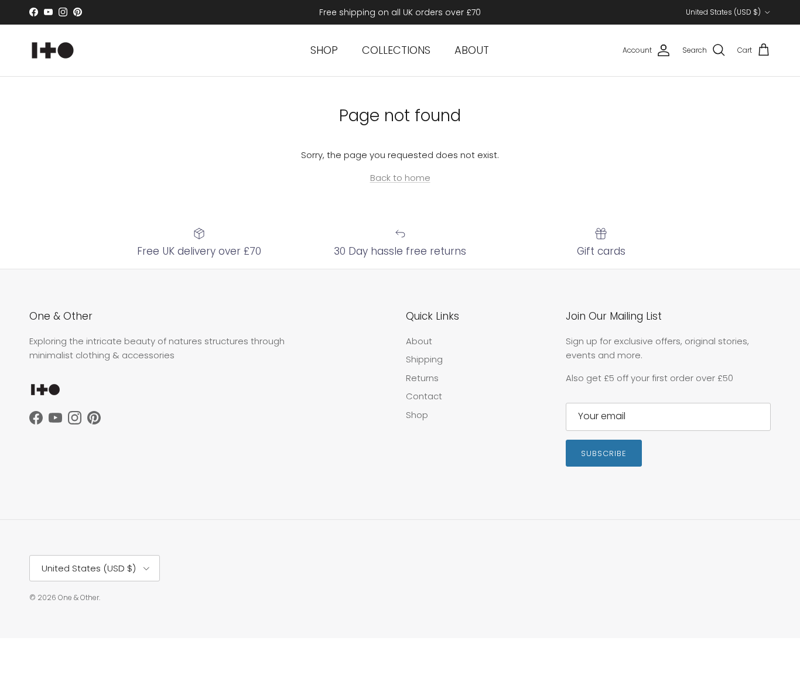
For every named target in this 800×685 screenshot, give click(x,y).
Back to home (400, 178)
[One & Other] (52, 50)
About (419, 341)
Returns (422, 378)
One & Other (78, 597)
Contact (424, 396)
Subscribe (604, 453)
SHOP (324, 50)
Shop (417, 415)
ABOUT (471, 50)
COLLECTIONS (396, 50)
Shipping (424, 359)
